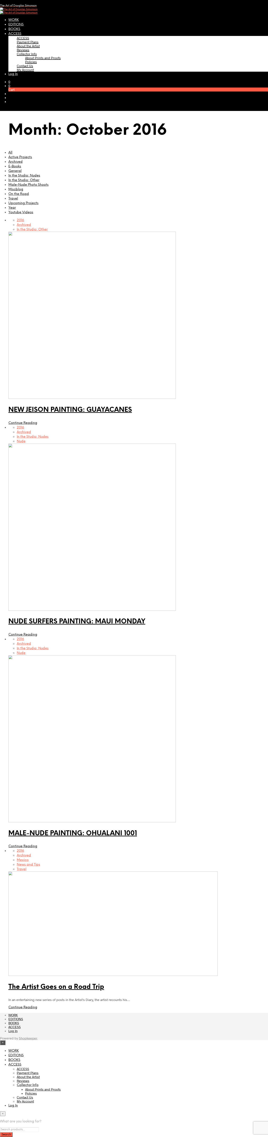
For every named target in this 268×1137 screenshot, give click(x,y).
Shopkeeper (28, 1038)
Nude (21, 441)
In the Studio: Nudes (24, 175)
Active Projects (20, 157)
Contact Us (25, 66)
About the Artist (28, 46)
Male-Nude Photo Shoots (28, 185)
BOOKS (14, 29)
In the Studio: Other (23, 180)
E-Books (14, 166)
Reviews (23, 50)
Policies (31, 62)
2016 (20, 220)
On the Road (18, 194)
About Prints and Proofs (43, 58)
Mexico (23, 860)
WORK (13, 20)
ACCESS (14, 34)
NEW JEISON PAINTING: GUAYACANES (70, 410)
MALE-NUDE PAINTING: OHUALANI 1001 (72, 833)
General (15, 171)
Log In (13, 74)
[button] (9, 82)
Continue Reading (22, 423)
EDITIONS (16, 24)
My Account (25, 70)
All (10, 152)
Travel (13, 198)
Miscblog (15, 189)
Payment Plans (28, 42)
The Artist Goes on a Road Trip (56, 987)
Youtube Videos (20, 212)
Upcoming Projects (23, 203)
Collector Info (27, 54)
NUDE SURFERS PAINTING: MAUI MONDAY (76, 621)
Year (12, 208)
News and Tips (28, 864)
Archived (15, 162)
